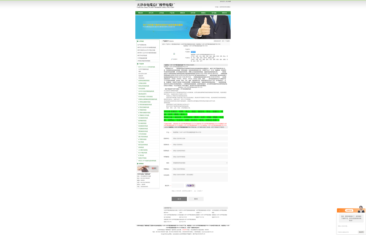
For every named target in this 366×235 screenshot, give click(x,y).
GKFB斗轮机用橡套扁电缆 (146, 91)
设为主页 (222, 1)
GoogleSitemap (165, 234)
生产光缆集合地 (142, 45)
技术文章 (193, 13)
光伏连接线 (141, 88)
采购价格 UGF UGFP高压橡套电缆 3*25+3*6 (207, 123)
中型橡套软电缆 (143, 128)
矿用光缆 (141, 155)
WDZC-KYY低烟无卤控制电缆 (147, 160)
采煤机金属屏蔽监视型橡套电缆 (147, 99)
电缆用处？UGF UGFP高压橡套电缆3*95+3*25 (215, 125)
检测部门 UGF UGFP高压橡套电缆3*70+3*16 (190, 125)
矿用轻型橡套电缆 (143, 107)
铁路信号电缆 (142, 158)
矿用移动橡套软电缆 (144, 112)
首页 (223, 41)
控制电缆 (141, 147)
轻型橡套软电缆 (143, 126)
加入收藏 (228, 1)
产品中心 (168, 44)
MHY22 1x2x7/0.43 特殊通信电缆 (147, 47)
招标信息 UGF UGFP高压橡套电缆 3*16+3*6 (184, 123)
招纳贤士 (203, 13)
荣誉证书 (182, 13)
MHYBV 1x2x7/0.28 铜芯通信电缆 (147, 53)
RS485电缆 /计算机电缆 (145, 96)
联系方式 (224, 13)
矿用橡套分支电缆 (143, 115)
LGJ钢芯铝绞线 (143, 150)
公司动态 (161, 13)
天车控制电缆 (142, 134)
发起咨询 (361, 232)
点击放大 (175, 59)
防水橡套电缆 (142, 123)
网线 (140, 71)
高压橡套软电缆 (143, 118)
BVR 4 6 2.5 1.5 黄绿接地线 (146, 67)
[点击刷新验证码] (190, 185)
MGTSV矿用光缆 (142, 55)
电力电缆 (141, 142)
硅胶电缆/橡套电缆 (143, 80)
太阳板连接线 (142, 83)
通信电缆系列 (142, 94)
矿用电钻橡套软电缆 (144, 102)
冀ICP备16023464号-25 (199, 234)
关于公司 (151, 13)
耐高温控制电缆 (143, 144)
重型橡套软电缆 (143, 131)
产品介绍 (172, 13)
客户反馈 (214, 13)
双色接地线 (141, 78)
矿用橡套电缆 (142, 110)
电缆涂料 (141, 76)
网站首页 (140, 13)
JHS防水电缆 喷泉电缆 (144, 61)
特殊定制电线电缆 (143, 86)
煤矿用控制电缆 (143, 136)
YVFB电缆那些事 (142, 58)
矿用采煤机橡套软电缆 (145, 104)
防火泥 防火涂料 (143, 73)
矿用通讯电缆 (142, 139)
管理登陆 (183, 234)
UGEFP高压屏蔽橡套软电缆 (188, 44)
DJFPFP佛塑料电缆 (144, 69)
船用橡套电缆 (142, 120)
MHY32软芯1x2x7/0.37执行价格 (146, 50)
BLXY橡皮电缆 (142, 152)
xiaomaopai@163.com (207, 232)
